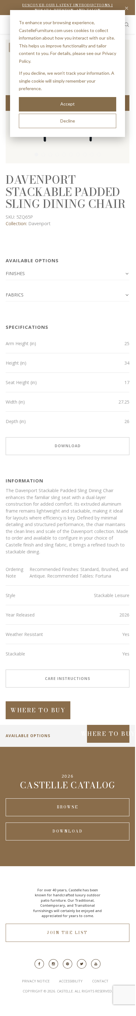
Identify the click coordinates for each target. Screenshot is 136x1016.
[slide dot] (36, 154)
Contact (100, 981)
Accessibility (71, 981)
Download (68, 445)
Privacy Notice (36, 981)
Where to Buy (38, 710)
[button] (67, 273)
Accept (67, 103)
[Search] (126, 24)
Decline (67, 120)
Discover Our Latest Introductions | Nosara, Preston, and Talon (67, 8)
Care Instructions (67, 678)
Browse (68, 807)
